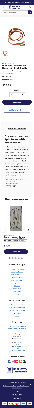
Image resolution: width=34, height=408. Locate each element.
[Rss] (20, 361)
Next (29, 230)
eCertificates (17, 289)
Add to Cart (15, 252)
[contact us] (25, 7)
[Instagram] (13, 361)
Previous (3, 230)
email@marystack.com (18, 350)
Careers (17, 316)
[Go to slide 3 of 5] (16, 258)
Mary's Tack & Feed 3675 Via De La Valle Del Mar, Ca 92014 (17, 327)
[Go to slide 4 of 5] (19, 258)
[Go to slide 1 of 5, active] (10, 258)
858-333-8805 (18, 346)
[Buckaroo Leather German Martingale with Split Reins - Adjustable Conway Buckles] (16, 218)
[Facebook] (9, 361)
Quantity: (17, 90)
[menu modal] (3, 7)
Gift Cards (17, 286)
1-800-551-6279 (18, 338)
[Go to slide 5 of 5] (22, 258)
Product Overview (17, 128)
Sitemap (17, 294)
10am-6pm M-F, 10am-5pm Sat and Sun (17, 334)
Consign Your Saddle (17, 305)
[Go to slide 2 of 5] (13, 258)
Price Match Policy (17, 274)
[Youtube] (16, 361)
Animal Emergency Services (17, 307)
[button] (30, 385)
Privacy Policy (17, 283)
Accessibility (17, 291)
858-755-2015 (18, 342)
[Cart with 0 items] (30, 7)
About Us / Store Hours (17, 269)
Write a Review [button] (8, 73)
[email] (24, 361)
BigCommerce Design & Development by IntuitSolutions (17, 387)
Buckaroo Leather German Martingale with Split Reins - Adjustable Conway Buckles (15, 239)
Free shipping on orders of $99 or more (17, 2)
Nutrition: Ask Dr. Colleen (17, 310)
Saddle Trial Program (17, 280)
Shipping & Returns (17, 272)
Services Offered (17, 277)
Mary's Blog (17, 313)
